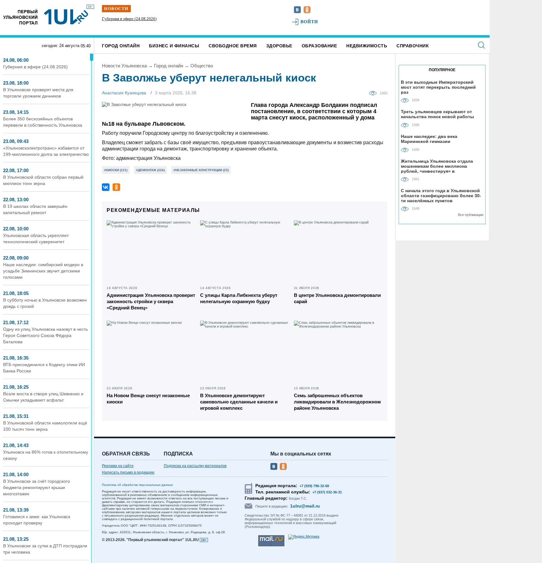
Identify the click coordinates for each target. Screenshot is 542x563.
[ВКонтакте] (105, 187)
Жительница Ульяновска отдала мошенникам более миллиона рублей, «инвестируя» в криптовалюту (437, 166)
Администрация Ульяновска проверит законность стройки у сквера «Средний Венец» (151, 301)
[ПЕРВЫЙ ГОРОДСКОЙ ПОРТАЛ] (20, 16)
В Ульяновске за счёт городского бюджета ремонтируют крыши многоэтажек (36, 487)
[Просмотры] (374, 92)
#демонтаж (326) (150, 170)
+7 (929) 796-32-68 (314, 486)
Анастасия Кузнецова (124, 92)
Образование (319, 45)
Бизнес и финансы (174, 45)
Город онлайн (121, 45)
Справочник (412, 45)
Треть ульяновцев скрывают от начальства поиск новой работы (437, 114)
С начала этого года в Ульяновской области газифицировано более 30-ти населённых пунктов (441, 195)
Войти (309, 21)
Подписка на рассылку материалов (195, 466)
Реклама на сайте (118, 466)
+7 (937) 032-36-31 (327, 492)
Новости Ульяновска (124, 65)
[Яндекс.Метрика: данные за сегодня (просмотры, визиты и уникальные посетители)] (303, 536)
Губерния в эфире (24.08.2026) (129, 18)
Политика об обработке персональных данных (137, 485)
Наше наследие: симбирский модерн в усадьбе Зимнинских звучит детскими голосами (43, 271)
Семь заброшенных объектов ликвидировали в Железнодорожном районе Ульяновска (337, 402)
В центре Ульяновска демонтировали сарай (337, 298)
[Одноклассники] (116, 187)
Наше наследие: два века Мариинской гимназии (429, 139)
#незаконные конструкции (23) (201, 170)
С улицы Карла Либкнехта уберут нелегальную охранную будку (238, 298)
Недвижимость (366, 45)
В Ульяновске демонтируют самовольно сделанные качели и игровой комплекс (239, 402)
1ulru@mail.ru (305, 505)
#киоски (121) (115, 170)
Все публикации (470, 215)
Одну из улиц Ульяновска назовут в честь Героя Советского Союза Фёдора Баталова (45, 335)
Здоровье (279, 45)
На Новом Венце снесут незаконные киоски (148, 398)
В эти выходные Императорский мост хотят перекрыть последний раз (438, 87)
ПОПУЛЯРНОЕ (442, 70)
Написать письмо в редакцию (128, 472)
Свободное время (233, 45)
